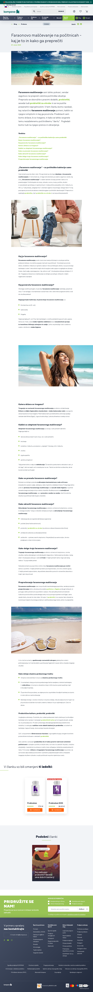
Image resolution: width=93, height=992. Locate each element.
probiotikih (45, 736)
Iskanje (61, 11)
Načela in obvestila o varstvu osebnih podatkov (72, 965)
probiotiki (51, 597)
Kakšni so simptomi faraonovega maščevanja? (35, 148)
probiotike (28, 193)
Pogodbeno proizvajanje (30, 6)
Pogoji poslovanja (49, 965)
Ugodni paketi (66, 18)
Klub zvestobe (61, 6)
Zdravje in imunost (42, 849)
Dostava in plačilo (16, 6)
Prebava (46, 24)
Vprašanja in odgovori (76, 972)
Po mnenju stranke (45, 18)
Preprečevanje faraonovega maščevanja (33, 159)
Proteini (35, 929)
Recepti (88, 18)
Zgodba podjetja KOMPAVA (47, 6)
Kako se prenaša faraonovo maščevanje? (33, 151)
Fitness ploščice (67, 946)
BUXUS (51, 985)
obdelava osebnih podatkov (76, 914)
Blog (79, 18)
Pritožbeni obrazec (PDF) (18, 972)
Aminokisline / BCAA (39, 932)
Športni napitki (52, 930)
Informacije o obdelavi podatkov (15, 969)
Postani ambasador (73, 6)
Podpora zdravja (20, 18)
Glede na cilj (34, 18)
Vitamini (79, 934)
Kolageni (79, 943)
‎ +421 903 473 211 (11, 5)
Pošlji (81, 909)
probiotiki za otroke (35, 528)
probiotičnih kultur (48, 720)
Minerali (79, 937)
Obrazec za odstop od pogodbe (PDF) (76, 969)
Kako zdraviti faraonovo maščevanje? (32, 154)
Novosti (59, 18)
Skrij (91, 2)
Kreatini (35, 944)
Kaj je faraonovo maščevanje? (29, 140)
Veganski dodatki (38, 952)
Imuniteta (80, 940)
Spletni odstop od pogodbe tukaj (52, 969)
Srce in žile (80, 946)
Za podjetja (57, 972)
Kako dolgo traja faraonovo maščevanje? (33, 156)
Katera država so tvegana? (28, 145)
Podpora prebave (82, 932)
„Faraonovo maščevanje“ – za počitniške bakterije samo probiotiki (42, 137)
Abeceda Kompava (40, 972)
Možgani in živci (81, 948)
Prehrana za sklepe (82, 929)
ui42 (55, 985)
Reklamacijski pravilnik (33, 969)
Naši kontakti (84, 6)
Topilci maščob (37, 950)
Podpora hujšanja (67, 940)
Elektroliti (51, 946)
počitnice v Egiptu (53, 589)
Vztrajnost (51, 938)
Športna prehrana (6, 18)
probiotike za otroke (43, 193)
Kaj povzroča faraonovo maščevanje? (32, 143)
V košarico (36, 810)
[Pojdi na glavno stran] (17, 11)
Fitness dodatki (67, 943)
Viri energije (36, 947)
